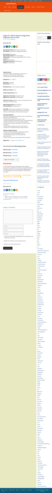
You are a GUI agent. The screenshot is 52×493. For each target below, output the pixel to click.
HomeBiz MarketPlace (43, 96)
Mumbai (39, 401)
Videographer (40, 478)
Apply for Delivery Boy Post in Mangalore (44, 142)
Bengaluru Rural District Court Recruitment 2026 (43, 181)
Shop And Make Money (10, 180)
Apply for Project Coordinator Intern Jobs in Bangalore (16, 196)
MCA (38, 385)
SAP (38, 436)
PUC (38, 422)
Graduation (40, 320)
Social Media (40, 442)
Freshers (39, 314)
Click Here (16, 177)
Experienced (40, 304)
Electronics (40, 301)
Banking (39, 219)
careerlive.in (11, 3)
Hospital (39, 326)
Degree (39, 277)
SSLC (38, 455)
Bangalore (12, 193)
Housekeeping (41, 331)
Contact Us (31, 0)
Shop (11, 0)
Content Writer (41, 266)
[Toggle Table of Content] (16, 160)
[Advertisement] (26, 22)
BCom (38, 227)
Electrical (39, 297)
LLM (38, 366)
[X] (7, 46)
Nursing (39, 407)
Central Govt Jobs (41, 252)
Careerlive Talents (40, 7)
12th (38, 192)
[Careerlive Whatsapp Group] (18, 71)
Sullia (38, 459)
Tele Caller (40, 469)
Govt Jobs (14, 7)
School (39, 438)
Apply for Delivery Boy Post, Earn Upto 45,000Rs (43, 159)
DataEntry (39, 275)
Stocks (39, 457)
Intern (38, 343)
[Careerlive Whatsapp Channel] (18, 67)
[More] (17, 46)
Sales (38, 434)
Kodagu (39, 357)
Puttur (39, 426)
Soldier (39, 449)
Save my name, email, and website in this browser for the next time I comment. (19, 237)
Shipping (39, 440)
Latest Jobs (40, 360)
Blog (9, 7)
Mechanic (39, 391)
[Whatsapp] (12, 46)
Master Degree (41, 380)
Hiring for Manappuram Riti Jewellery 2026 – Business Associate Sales (43, 171)
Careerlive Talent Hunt (43, 250)
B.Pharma (39, 208)
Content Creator (41, 264)
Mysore (39, 403)
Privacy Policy (20, 0)
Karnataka (40, 353)
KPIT (6, 195)
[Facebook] (4, 46)
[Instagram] (43, 79)
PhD (38, 413)
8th (38, 194)
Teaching (39, 463)
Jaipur (39, 351)
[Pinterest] (46, 79)
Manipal (39, 374)
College (39, 260)
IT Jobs (39, 345)
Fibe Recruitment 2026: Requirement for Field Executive (43, 177)
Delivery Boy (40, 279)
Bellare (39, 231)
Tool (38, 470)
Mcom (39, 387)
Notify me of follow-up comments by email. (15, 241)
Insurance (39, 339)
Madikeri (39, 368)
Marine (39, 376)
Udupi (39, 472)
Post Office (40, 418)
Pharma (39, 411)
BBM (38, 223)
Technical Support (42, 465)
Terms (40, 0)
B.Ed (38, 206)
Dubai (39, 291)
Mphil (38, 395)
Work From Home (41, 486)
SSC (38, 453)
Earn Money (27, 7)
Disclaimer (36, 0)
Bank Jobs (39, 218)
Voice (38, 480)
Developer (39, 281)
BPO (38, 237)
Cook (38, 268)
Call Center (40, 248)
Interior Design (41, 341)
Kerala (39, 355)
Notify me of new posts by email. (12, 244)
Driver (38, 289)
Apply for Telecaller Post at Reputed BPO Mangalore (44, 147)
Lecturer (39, 362)
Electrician (40, 299)
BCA (38, 225)
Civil (38, 256)
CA (38, 246)
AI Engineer (40, 198)
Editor (39, 295)
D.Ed (38, 272)
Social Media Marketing (43, 443)
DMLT (38, 287)
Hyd (38, 335)
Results (39, 432)
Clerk (38, 258)
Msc (38, 397)
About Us (25, 0)
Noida (39, 405)
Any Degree (20, 7)
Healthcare (40, 324)
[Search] (49, 37)
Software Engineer (42, 447)
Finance (39, 308)
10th (38, 190)
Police (38, 414)
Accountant (40, 196)
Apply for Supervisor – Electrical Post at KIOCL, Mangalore (43, 130)
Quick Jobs (40, 428)
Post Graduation (41, 416)
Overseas (39, 409)
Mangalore (40, 372)
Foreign (39, 310)
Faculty (39, 306)
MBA (38, 382)
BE (38, 229)
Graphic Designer (41, 322)
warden (39, 484)
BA (38, 210)
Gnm (38, 316)
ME (38, 389)
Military (39, 393)
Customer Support (42, 270)
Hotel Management (42, 329)
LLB (38, 364)
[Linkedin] (9, 46)
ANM (38, 202)
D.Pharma (39, 273)
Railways (39, 430)
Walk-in (33, 7)
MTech (39, 399)
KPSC (38, 358)
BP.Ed (38, 235)
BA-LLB (39, 212)
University (39, 474)
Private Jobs (40, 420)
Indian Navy (40, 337)
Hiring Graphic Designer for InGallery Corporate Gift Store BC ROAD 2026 (43, 165)
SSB (38, 451)
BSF (38, 243)
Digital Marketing (41, 283)
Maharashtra (40, 370)
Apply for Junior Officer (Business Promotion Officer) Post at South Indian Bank (43, 153)
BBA (38, 221)
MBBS (38, 384)
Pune (38, 424)
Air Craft (39, 200)
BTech (39, 245)
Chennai (39, 254)
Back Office (40, 214)
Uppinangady (40, 476)
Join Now (15, 155)
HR (38, 333)
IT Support (40, 347)
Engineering (40, 302)
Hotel (38, 328)
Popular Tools (7, 10)
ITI (38, 349)
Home (15, 0)
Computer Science (41, 262)
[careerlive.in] (4, 3)
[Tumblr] (14, 46)
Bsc (38, 241)
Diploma (39, 285)
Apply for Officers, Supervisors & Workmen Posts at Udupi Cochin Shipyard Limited (43, 136)
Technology (40, 467)
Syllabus (39, 461)
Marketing (40, 378)
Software (39, 445)
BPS (38, 239)
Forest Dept (40, 312)
